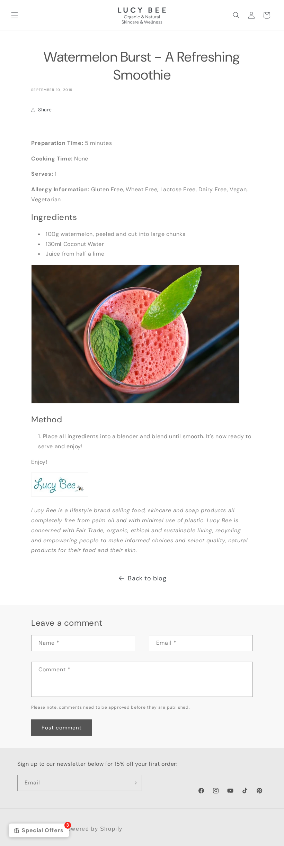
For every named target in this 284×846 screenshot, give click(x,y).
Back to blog (147, 578)
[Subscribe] (134, 783)
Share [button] (45, 110)
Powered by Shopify (93, 829)
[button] (14, 15)
